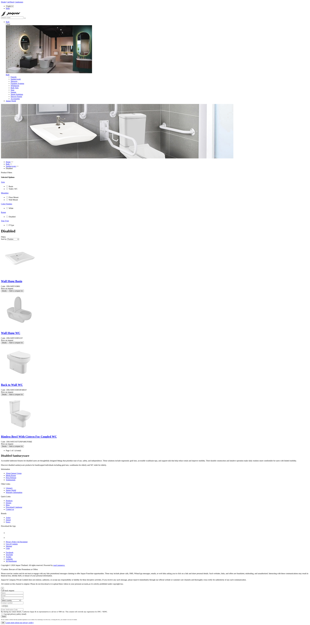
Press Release (11, 478)
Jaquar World (11, 101)
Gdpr (8, 548)
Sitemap (9, 546)
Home (8, 162)
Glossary (9, 488)
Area (3, 182)
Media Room (11, 475)
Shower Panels (16, 96)
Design (8, 503)
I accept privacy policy (12, 614)
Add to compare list (16, 291)
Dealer (3, 2)
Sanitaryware (16, 79)
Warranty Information (14, 492)
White (11, 208)
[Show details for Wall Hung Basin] (19, 276)
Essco (8, 522)
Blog (8, 505)
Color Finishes (6, 204)
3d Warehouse (11, 561)
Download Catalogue (14, 507)
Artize (8, 518)
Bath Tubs (15, 88)
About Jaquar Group (14, 473)
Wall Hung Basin (11, 281)
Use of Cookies (12, 544)
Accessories (15, 99)
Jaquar (8, 520)
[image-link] (13, 533)
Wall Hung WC (10, 333)
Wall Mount (13, 200)
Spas (12, 90)
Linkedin (9, 559)
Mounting (4, 193)
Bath (7, 22)
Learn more (20, 623)
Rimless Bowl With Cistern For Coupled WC (29, 436)
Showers (14, 81)
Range (3, 212)
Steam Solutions (17, 94)
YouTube (9, 555)
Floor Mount (13, 197)
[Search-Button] (25, 18)
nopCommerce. (59, 565)
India (8, 8)
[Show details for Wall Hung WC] (19, 328)
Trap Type (5, 221)
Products (9, 501)
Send (4, 616)
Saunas (13, 92)
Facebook (9, 552)
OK (3, 623)
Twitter (8, 557)
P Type (11, 225)
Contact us (10, 509)
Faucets (13, 77)
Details (4, 291)
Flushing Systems (17, 83)
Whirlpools (15, 86)
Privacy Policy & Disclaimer (17, 542)
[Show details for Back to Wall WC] (19, 380)
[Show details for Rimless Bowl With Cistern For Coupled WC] (19, 431)
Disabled (12, 217)
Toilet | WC (13, 189)
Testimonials (10, 480)
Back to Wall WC (12, 384)
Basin (11, 186)
